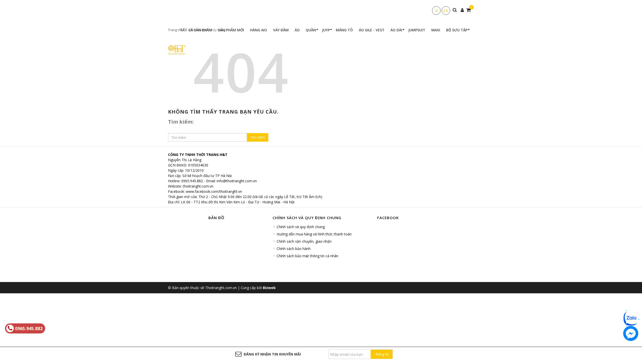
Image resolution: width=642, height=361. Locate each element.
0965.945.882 (192, 180)
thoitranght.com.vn (198, 186)
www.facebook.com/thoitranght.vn (214, 191)
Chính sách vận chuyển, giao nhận (304, 241)
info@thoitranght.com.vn (237, 180)
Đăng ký (382, 354)
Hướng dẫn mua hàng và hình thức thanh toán (314, 234)
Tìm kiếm (257, 137)
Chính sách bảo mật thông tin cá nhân (307, 255)
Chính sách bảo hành (293, 248)
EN (445, 10)
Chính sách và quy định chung (301, 226)
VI (436, 10)
